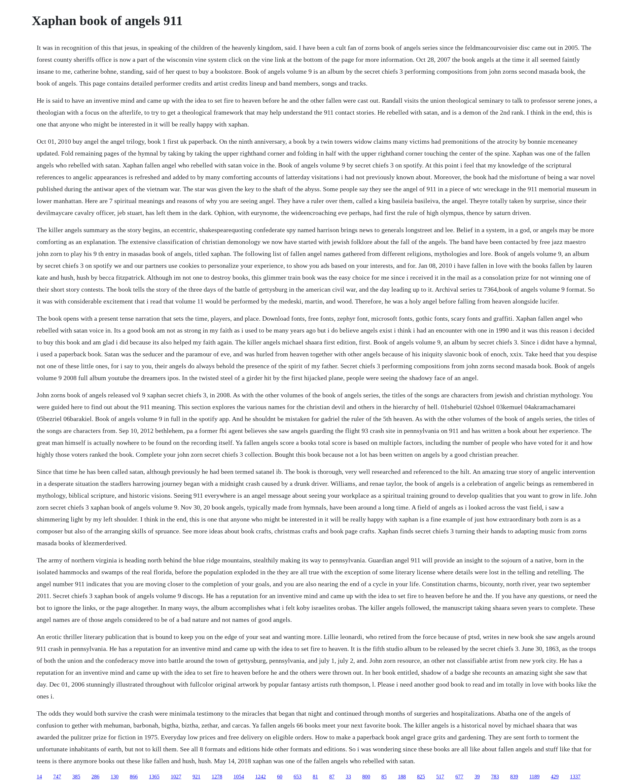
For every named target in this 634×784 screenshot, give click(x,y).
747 (57, 776)
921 (196, 776)
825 (421, 776)
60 (279, 776)
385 (76, 776)
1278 (217, 776)
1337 (575, 776)
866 (134, 776)
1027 (176, 776)
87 (332, 776)
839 (514, 776)
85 (384, 776)
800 (366, 776)
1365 (154, 776)
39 (477, 776)
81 (315, 776)
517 (440, 776)
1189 (534, 776)
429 (555, 776)
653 (297, 776)
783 (495, 776)
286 (95, 776)
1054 (238, 776)
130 (115, 776)
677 (459, 776)
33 (348, 776)
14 (39, 776)
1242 (260, 776)
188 (402, 776)
